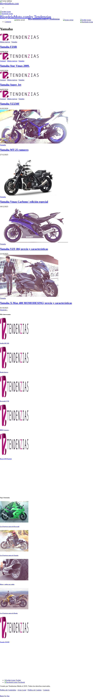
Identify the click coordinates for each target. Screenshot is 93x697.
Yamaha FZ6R (8, 46)
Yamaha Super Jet (10, 84)
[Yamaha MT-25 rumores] (34, 143)
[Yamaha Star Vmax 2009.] (19, 59)
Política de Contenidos (8, 690)
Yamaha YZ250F (10, 103)
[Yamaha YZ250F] (19, 97)
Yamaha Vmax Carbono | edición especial (24, 201)
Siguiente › (4, 310)
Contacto (8, 22)
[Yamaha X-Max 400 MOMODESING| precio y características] (29, 296)
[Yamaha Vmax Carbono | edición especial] (28, 195)
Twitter (18, 680)
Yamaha (14, 42)
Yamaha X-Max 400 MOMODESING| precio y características (36, 302)
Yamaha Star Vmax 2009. (14, 65)
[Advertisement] (46, 478)
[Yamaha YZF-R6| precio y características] (34, 242)
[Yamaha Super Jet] (19, 78)
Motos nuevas (5, 42)
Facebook (21, 682)
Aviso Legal (21, 690)
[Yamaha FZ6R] (19, 40)
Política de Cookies (35, 690)
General (3, 61)
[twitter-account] (5, 12)
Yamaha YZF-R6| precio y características (24, 248)
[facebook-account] (6, 14)
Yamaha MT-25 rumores (14, 149)
